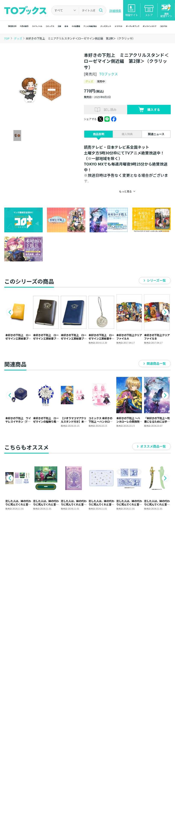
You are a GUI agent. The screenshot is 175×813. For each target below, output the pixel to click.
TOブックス (108, 73)
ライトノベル (37, 26)
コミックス (50, 26)
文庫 (59, 26)
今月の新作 (24, 26)
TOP (7, 38)
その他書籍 (75, 26)
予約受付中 (12, 26)
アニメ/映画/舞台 (90, 26)
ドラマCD (118, 26)
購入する (153, 109)
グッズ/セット (105, 26)
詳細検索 (115, 11)
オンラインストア (149, 26)
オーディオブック (132, 26)
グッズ (18, 38)
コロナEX (163, 26)
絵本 (66, 26)
